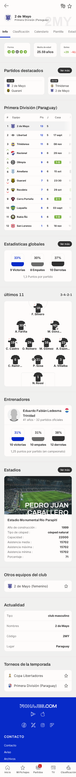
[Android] (33, 714)
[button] (24, 117)
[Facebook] (24, 725)
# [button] (7, 117)
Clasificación (21, 31)
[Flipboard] (52, 725)
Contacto (10, 745)
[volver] (6, 6)
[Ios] (43, 714)
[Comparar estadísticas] (63, 6)
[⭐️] (69, 6)
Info (5, 31)
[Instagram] (43, 725)
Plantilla (58, 31)
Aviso (7, 752)
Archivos (9, 758)
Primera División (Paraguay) (32, 19)
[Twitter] (33, 725)
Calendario (41, 31)
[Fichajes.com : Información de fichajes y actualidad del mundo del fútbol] (38, 706)
